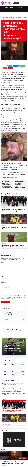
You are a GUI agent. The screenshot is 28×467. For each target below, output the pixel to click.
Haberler (3, 16)
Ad (2, 276)
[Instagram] (12, 330)
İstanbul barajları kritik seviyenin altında (12, 391)
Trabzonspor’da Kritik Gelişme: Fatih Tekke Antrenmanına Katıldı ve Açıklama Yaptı (13, 389)
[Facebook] (4, 330)
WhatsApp (22, 65)
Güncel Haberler (9, 7)
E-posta (4, 282)
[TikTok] (20, 330)
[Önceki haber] (20, 340)
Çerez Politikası (17, 11)
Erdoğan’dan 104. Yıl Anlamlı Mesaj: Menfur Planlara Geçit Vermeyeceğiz (13, 384)
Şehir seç (6, 316)
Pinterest (10, 68)
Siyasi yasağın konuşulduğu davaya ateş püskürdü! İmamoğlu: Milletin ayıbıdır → (20, 185)
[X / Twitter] (8, 330)
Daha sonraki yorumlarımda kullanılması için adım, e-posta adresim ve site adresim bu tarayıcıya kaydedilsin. (13, 297)
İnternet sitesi (5, 288)
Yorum (3, 262)
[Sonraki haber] (23, 340)
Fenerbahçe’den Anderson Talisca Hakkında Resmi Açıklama (13, 386)
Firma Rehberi (19, 7)
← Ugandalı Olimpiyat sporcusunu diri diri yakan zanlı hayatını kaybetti (7, 184)
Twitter (9, 65)
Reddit (5, 68)
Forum (8, 11)
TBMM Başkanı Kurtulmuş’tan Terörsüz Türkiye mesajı (14, 394)
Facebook (16, 65)
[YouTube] (16, 330)
